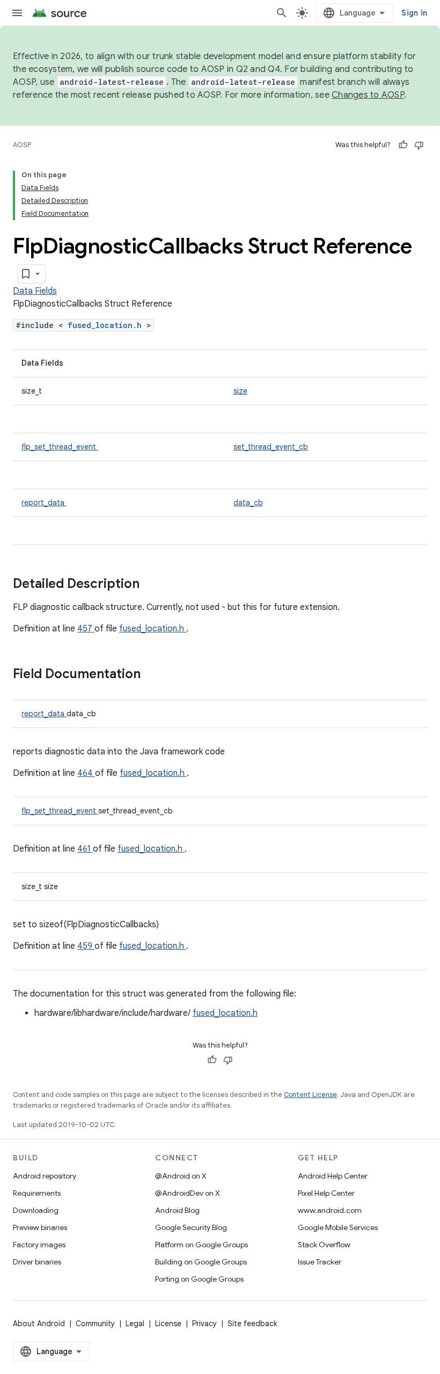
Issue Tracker (319, 1262)
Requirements (37, 1193)
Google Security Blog (191, 1227)
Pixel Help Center (326, 1193)
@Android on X (181, 1176)
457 (85, 628)
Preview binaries (40, 1227)
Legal (135, 1323)
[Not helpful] (419, 145)
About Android (39, 1323)
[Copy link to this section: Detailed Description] (153, 584)
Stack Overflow (324, 1244)
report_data (44, 502)
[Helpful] (403, 145)
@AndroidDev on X (187, 1193)
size (240, 391)
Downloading (35, 1210)
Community (95, 1323)
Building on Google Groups (201, 1262)
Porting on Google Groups (199, 1279)
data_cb (248, 502)
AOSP (22, 144)
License (168, 1323)
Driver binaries (37, 1262)
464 (86, 773)
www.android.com (330, 1210)
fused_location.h (107, 325)
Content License (310, 1094)
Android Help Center (333, 1176)
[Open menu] (17, 13)
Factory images (39, 1244)
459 (85, 946)
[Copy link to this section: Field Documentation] (154, 674)
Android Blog (177, 1210)
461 (85, 849)
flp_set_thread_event (59, 447)
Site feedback (252, 1323)
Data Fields (35, 291)
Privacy (204, 1323)
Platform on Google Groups (201, 1244)
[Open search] (281, 12)
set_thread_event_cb (270, 447)
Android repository (44, 1176)
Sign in (414, 13)
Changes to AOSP (368, 95)
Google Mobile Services (338, 1227)
